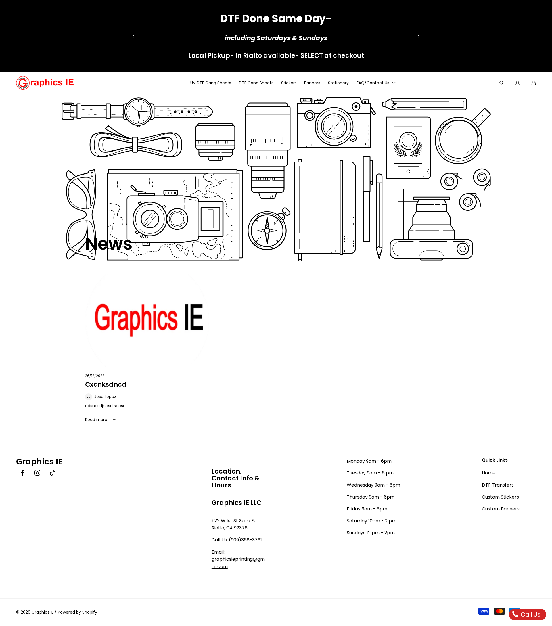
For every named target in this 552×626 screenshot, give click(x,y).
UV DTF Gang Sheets (210, 83)
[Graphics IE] (45, 83)
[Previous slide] (133, 36)
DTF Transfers (498, 485)
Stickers (289, 83)
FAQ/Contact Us (372, 83)
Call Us (529, 614)
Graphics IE (42, 612)
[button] (533, 83)
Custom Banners (501, 509)
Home (488, 473)
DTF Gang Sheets (256, 83)
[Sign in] (517, 83)
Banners (312, 83)
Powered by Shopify (77, 612)
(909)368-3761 (245, 540)
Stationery (338, 83)
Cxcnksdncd (105, 384)
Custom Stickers (500, 497)
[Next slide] (418, 36)
